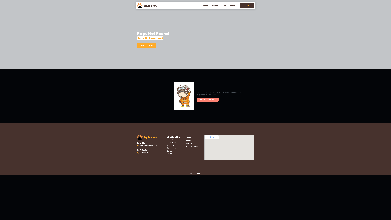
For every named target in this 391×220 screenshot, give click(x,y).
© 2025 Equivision (195, 173)
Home (140, 38)
